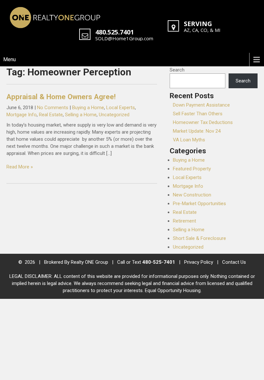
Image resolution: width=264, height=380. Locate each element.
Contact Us (234, 262)
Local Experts (120, 107)
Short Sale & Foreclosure (199, 238)
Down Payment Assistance (201, 105)
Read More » (19, 167)
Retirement (184, 221)
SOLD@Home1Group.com (124, 38)
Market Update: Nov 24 (197, 131)
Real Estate (51, 115)
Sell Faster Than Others (197, 114)
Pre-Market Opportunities (199, 203)
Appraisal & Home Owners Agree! (61, 96)
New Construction (192, 195)
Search (177, 70)
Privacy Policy (198, 262)
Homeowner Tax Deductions (203, 122)
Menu (9, 59)
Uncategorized (114, 115)
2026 (30, 262)
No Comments (52, 107)
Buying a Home (88, 107)
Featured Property (192, 169)
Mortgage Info (21, 115)
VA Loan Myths (189, 140)
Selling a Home (81, 115)
